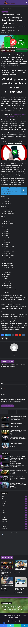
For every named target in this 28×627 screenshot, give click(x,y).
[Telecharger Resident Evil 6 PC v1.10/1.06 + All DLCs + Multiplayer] (5, 439)
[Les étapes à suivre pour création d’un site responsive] (21, 582)
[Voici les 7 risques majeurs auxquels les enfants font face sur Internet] (21, 563)
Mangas (4, 517)
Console (4, 524)
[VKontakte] (23, 335)
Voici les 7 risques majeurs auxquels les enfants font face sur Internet (20, 570)
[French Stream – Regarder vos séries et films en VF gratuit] (7, 564)
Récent (4, 412)
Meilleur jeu (4, 528)
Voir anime (4, 519)
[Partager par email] (2, 338)
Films (3, 510)
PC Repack (4, 503)
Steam (3, 512)
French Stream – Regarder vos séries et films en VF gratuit (7, 572)
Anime (3, 514)
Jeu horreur (4, 521)
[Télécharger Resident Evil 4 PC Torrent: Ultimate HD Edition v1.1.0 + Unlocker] (5, 445)
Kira (4, 30)
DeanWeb (17, 617)
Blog (8, 8)
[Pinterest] (16, 335)
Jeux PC (4, 501)
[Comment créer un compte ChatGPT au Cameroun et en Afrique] (7, 580)
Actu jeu (4, 505)
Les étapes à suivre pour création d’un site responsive (20, 589)
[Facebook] (2, 335)
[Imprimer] (6, 338)
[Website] (14, 355)
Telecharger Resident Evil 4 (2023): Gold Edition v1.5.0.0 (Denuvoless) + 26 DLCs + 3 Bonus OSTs (18, 418)
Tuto (10, 8)
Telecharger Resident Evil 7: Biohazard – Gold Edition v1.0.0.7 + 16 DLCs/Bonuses (18, 425)
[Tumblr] (13, 335)
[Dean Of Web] (9, 2)
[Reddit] (20, 335)
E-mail (3, 388)
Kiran (24, 615)
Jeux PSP (4, 526)
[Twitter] (6, 335)
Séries (3, 508)
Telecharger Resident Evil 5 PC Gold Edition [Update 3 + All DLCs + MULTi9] (18, 432)
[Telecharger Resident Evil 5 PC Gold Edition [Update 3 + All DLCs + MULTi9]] (5, 432)
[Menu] (2, 3)
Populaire (12, 412)
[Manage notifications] (4, 623)
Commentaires (22, 412)
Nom (2, 383)
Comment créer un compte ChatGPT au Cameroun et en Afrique (7, 587)
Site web (3, 394)
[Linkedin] (9, 335)
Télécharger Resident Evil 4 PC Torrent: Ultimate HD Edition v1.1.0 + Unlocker (18, 445)
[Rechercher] (26, 3)
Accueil (4, 8)
